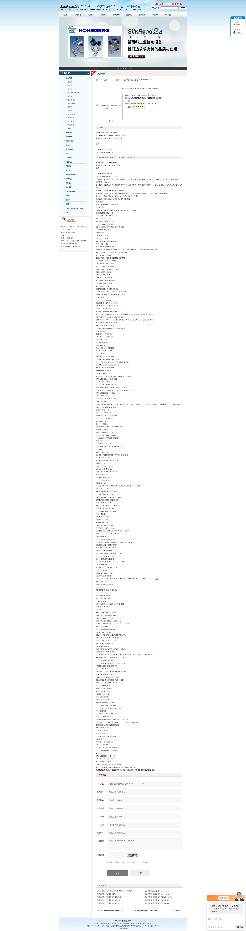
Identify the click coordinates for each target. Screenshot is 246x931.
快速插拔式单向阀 (74, 93)
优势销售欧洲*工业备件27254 (107, 894)
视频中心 (129, 15)
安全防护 (69, 187)
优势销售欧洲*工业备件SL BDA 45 (108, 900)
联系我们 (168, 15)
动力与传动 (69, 149)
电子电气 (69, 170)
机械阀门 (71, 121)
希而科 (68, 200)
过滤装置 (69, 158)
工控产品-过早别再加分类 (74, 208)
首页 (97, 80)
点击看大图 (109, 121)
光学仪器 (69, 179)
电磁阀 (70, 111)
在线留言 (142, 15)
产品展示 (91, 15)
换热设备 (69, 183)
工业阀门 (69, 78)
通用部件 (69, 132)
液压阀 (70, 82)
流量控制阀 (71, 103)
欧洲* (67, 204)
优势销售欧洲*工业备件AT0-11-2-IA (156, 894)
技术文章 (116, 15)
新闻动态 (104, 15)
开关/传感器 (70, 141)
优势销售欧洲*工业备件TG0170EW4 (156, 903)
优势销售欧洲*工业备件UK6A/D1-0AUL (158, 897)
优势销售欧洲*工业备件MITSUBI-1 (109, 897)
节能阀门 (71, 125)
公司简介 (78, 15)
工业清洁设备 (70, 191)
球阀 (69, 128)
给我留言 (153, 95)
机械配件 (69, 166)
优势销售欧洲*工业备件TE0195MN (109, 903)
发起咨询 (240, 927)
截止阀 (70, 85)
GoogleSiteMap (122, 928)
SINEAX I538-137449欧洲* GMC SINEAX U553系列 (114, 891)
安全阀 (70, 89)
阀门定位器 (71, 114)
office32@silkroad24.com (73, 246)
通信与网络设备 (71, 174)
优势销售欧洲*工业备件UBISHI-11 (156, 900)
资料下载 (155, 15)
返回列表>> (177, 911)
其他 (67, 196)
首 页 (65, 15)
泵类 (67, 153)
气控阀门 (71, 118)
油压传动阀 (71, 100)
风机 (67, 212)
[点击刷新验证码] (132, 855)
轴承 (67, 145)
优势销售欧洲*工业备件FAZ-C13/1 (156, 891)
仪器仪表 (69, 136)
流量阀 (70, 96)
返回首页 (149, 923)
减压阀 (70, 107)
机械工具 (69, 162)
